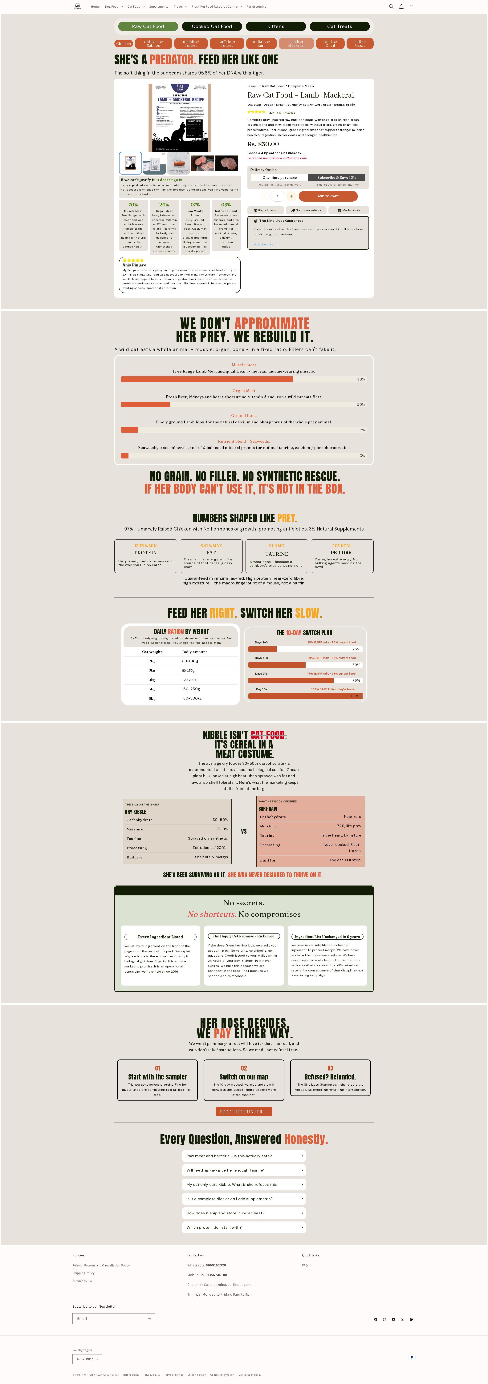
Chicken (123, 43)
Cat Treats (339, 26)
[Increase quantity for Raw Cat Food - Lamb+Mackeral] (291, 196)
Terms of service (174, 1374)
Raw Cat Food (148, 26)
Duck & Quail (330, 43)
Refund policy (131, 1374)
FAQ (305, 1265)
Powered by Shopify (107, 1375)
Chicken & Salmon (153, 43)
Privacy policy (152, 1374)
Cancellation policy (250, 1374)
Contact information (222, 1374)
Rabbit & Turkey (191, 43)
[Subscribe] (149, 1318)
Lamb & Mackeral (296, 43)
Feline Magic (360, 43)
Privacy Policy (82, 1280)
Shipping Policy (83, 1273)
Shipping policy (197, 1374)
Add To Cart (328, 196)
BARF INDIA (88, 1375)
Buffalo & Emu (261, 43)
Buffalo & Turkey (227, 43)
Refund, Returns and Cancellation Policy (101, 1265)
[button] (113, 6)
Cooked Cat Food (212, 26)
